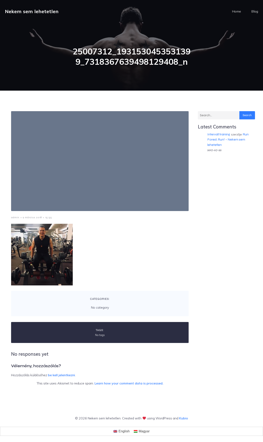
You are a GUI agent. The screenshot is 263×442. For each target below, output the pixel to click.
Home (236, 11)
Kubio (183, 418)
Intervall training (218, 134)
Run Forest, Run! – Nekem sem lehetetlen (228, 139)
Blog (254, 11)
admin (15, 217)
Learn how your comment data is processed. (129, 383)
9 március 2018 (32, 217)
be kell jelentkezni (61, 375)
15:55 (48, 217)
